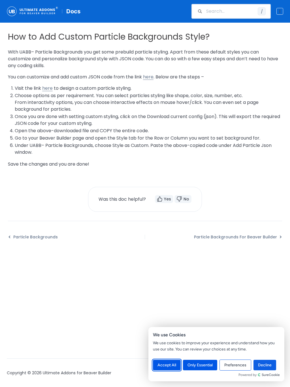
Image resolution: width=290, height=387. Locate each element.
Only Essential (200, 365)
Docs (73, 11)
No (186, 199)
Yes (167, 199)
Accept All (166, 365)
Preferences (235, 365)
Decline (265, 365)
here (148, 77)
